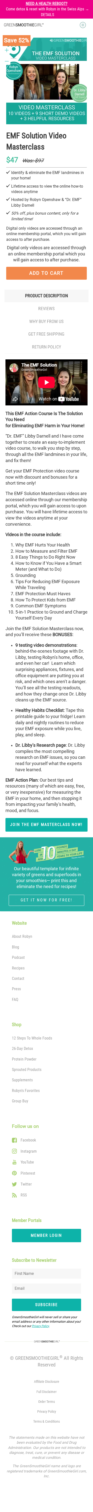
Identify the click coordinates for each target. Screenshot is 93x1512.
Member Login (46, 1235)
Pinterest (28, 1173)
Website (19, 923)
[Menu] (65, 25)
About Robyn (22, 936)
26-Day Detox (22, 1048)
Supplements (22, 1080)
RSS (24, 1195)
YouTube (27, 1162)
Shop (16, 1024)
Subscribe (46, 1304)
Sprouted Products (26, 1069)
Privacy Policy (40, 1326)
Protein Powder (24, 1059)
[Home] (24, 25)
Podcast (18, 957)
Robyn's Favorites (26, 1090)
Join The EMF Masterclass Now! (46, 824)
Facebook (28, 1140)
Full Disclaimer (46, 1392)
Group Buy (20, 1101)
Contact (18, 978)
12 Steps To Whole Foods (32, 1038)
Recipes (18, 968)
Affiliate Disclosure (46, 1382)
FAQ (15, 999)
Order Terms (46, 1402)
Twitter (26, 1184)
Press (16, 989)
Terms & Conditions (46, 1421)
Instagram (29, 1151)
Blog (15, 947)
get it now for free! (46, 900)
